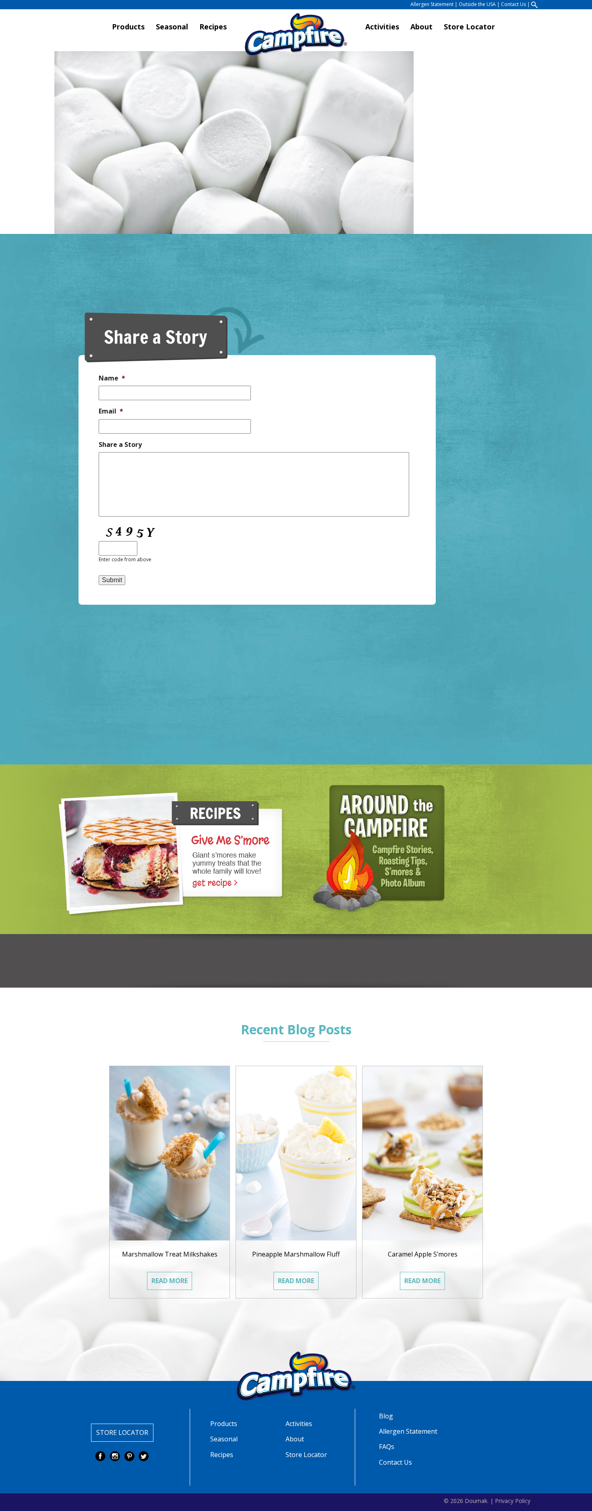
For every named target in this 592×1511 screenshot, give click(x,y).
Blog (386, 1416)
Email (111, 411)
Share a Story (120, 444)
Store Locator (469, 26)
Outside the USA (477, 4)
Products (128, 26)
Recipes (213, 26)
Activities (382, 26)
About (421, 26)
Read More (169, 1280)
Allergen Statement (431, 4)
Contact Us (513, 4)
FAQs (386, 1446)
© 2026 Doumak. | (468, 1500)
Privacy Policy (512, 1500)
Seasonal (172, 26)
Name (112, 378)
